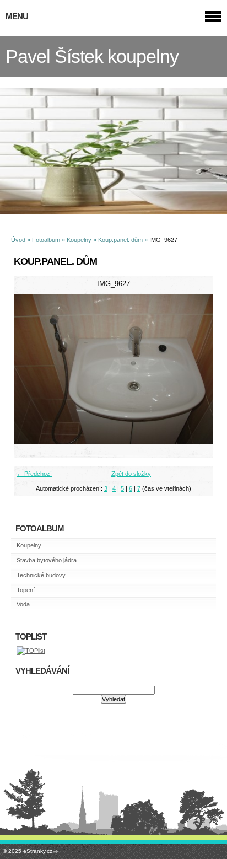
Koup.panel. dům (120, 240)
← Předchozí (34, 473)
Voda (23, 604)
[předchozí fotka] (31, 369)
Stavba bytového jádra (47, 560)
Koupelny (79, 240)
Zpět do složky (131, 473)
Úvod (18, 240)
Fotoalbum (46, 240)
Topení (26, 590)
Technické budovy (41, 575)
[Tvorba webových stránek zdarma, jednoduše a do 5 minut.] (56, 851)
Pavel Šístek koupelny (92, 56)
